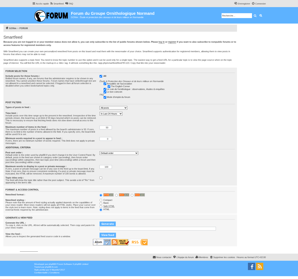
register (172, 42)
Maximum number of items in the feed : (26, 127)
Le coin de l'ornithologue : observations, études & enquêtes (136, 89)
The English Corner (120, 86)
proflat (42, 270)
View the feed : (13, 234)
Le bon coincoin (114, 92)
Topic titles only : (14, 177)
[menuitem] (57, 3)
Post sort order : (14, 152)
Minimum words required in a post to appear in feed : (33, 138)
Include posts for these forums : (22, 76)
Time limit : (11, 113)
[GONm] (51, 15)
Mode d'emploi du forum (118, 97)
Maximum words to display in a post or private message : (35, 166)
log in (162, 42)
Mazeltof (56, 270)
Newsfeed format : (15, 194)
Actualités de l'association (119, 83)
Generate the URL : (15, 223)
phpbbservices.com (29, 250)
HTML (106, 209)
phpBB (52, 264)
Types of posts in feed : (18, 107)
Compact (107, 200)
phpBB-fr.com (51, 267)
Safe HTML (109, 206)
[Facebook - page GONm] (251, 266)
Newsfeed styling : (15, 200)
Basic (106, 203)
